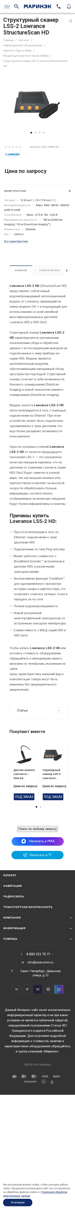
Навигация (12, 885)
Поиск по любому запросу (38, 829)
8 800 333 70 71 (38, 954)
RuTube (37, 989)
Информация (14, 928)
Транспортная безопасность (27, 907)
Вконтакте (16, 989)
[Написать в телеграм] (37, 858)
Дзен (48, 989)
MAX (58, 989)
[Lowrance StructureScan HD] (37, 104)
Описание (21, 270)
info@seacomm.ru (40, 962)
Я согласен (18, 1202)
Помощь (10, 938)
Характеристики (49, 270)
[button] (31, 132)
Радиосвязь (13, 896)
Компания (12, 917)
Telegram (26, 989)
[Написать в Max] (37, 841)
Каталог (9, 875)
